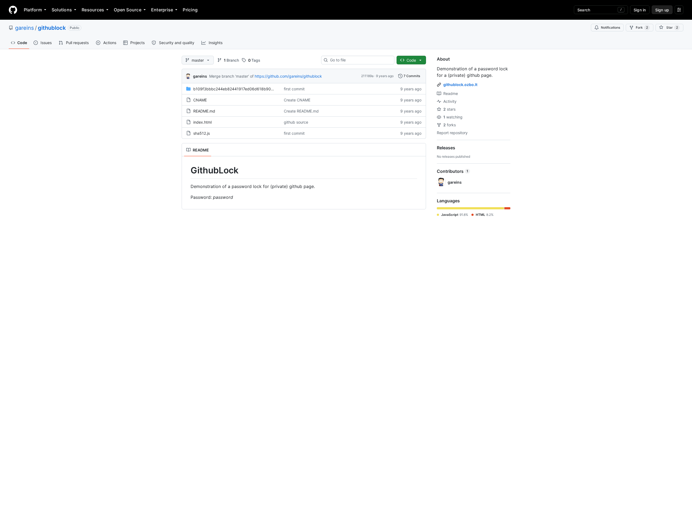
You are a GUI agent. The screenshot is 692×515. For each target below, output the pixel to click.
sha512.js (201, 133)
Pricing (190, 9)
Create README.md (301, 111)
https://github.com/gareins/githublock (288, 76)
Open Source (127, 9)
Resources (93, 9)
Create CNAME (297, 100)
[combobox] (360, 60)
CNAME (200, 100)
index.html (202, 122)
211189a (367, 76)
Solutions (62, 9)
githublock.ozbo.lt (460, 84)
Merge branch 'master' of (231, 76)
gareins (24, 28)
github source (296, 122)
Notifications (610, 27)
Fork (642, 27)
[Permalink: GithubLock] (187, 170)
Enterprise (162, 9)
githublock (52, 28)
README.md (204, 111)
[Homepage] (13, 9)
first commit (294, 89)
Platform (33, 9)
